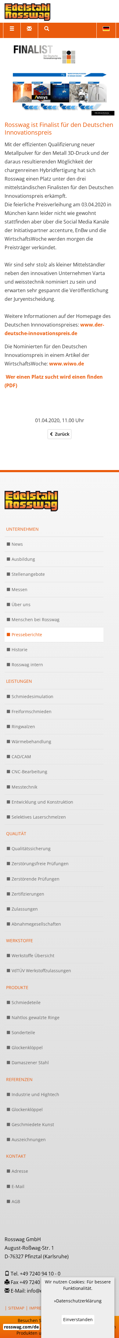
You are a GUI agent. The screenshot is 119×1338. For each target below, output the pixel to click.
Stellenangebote (27, 574)
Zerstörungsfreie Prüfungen (39, 863)
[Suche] (46, 30)
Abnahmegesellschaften (35, 924)
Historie (18, 649)
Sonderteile (22, 1032)
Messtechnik (23, 787)
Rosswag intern (26, 664)
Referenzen (19, 1079)
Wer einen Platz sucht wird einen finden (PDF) (54, 381)
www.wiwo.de (66, 363)
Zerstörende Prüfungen (35, 879)
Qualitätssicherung (30, 848)
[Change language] (106, 30)
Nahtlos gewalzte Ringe (35, 1017)
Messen (18, 589)
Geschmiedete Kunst (32, 1124)
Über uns (20, 604)
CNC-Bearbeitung (28, 771)
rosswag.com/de (21, 1327)
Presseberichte (26, 634)
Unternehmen (22, 529)
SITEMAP (16, 1308)
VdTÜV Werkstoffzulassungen (40, 970)
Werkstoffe (19, 940)
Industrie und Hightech (34, 1094)
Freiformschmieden (31, 711)
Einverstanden (78, 1319)
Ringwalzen (22, 726)
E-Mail (17, 1186)
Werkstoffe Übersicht (32, 955)
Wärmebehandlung (30, 741)
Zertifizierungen (27, 894)
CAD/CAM (20, 756)
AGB (15, 1201)
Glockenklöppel (26, 1047)
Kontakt (16, 1156)
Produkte (17, 987)
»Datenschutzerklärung (78, 1301)
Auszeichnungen (28, 1139)
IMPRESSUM (40, 1308)
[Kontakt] (29, 30)
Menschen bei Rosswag (35, 619)
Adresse (19, 1171)
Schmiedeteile (25, 1002)
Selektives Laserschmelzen (38, 817)
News (16, 544)
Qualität (16, 833)
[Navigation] (11, 30)
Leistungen (19, 681)
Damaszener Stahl (29, 1062)
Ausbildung (22, 559)
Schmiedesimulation (31, 696)
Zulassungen (24, 909)
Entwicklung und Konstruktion (41, 802)
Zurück (62, 434)
